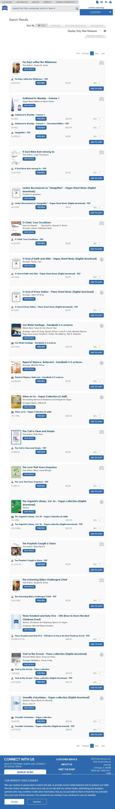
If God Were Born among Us (38, 151)
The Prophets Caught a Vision (39, 543)
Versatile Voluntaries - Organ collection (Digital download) (56, 697)
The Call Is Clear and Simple (39, 431)
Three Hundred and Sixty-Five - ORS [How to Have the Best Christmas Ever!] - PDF (52, 635)
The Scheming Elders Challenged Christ (45, 579)
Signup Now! (25, 772)
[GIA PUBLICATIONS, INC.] (4, 7)
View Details (29, 69)
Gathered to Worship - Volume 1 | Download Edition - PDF (42, 123)
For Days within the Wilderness (40, 62)
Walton (35, 2)
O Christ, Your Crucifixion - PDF (29, 239)
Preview (41, 83)
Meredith (47, 2)
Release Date (97, 26)
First (77, 53)
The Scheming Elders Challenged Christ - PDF (35, 596)
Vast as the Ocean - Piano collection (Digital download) (55, 654)
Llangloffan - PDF (22, 132)
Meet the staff (66, 769)
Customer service (66, 759)
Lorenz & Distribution (65, 2)
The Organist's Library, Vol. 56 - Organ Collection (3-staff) (41, 516)
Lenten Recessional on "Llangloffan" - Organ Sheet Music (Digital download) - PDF (52, 203)
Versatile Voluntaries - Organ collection (33, 717)
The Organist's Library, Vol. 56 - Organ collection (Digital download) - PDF (49, 524)
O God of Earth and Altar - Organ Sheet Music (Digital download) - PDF (48, 273)
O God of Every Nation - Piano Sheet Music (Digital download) (58, 291)
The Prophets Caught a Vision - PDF (31, 560)
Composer (55, 26)
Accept (14, 801)
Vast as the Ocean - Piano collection (32, 669)
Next (97, 53)
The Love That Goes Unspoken (40, 467)
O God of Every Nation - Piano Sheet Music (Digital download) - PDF (46, 307)
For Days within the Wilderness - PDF (31, 79)
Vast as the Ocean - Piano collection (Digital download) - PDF (43, 678)
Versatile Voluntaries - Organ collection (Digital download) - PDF (44, 726)
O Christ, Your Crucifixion (37, 222)
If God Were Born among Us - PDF (30, 168)
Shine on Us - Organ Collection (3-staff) (45, 396)
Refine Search (96, 36)
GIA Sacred (7, 2)
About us (66, 764)
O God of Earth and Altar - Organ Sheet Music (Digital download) (60, 258)
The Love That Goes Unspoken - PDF (31, 482)
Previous (85, 53)
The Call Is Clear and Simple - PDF (30, 448)
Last (102, 53)
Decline (37, 801)
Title (42, 26)
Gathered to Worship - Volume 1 (41, 98)
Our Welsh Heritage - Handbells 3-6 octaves (48, 325)
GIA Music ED (22, 2)
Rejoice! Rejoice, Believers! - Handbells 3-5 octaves (52, 362)
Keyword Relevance (75, 26)
